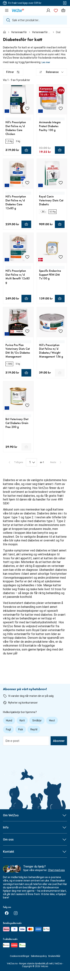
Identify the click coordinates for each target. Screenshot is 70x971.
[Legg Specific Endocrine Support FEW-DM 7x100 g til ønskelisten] (60, 257)
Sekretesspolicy (39, 956)
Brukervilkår (54, 956)
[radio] (9, 141)
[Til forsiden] (4, 32)
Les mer (46, 62)
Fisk (20, 729)
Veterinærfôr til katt (41, 32)
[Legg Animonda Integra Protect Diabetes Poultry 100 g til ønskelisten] (60, 108)
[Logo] (18, 10)
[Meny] (6, 10)
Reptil (33, 729)
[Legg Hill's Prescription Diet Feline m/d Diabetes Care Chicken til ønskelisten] (27, 108)
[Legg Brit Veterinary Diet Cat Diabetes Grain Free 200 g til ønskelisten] (27, 405)
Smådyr (37, 720)
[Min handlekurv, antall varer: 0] (63, 10)
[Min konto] (48, 10)
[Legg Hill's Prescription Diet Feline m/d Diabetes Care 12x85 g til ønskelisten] (27, 182)
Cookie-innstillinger (19, 956)
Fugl (8, 729)
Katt (22, 720)
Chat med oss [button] (56, 870)
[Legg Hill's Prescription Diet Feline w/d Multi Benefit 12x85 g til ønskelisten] (27, 257)
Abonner (59, 741)
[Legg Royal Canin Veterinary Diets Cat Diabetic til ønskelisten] (60, 182)
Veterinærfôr (19, 32)
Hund (9, 720)
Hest (52, 720)
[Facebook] (6, 913)
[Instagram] (15, 913)
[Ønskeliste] (56, 10)
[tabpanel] (35, 364)
